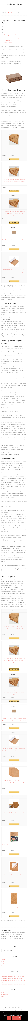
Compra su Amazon (15, 159)
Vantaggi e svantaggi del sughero (12, 38)
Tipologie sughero (8, 37)
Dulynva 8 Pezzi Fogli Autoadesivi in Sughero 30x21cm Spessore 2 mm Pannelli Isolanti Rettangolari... (14, 877)
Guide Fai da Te (14, 4)
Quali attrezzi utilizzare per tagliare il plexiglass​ (12, 978)
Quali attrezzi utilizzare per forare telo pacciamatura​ (13, 984)
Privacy (3, 996)
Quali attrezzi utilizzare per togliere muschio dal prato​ (13, 974)
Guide (2, 963)
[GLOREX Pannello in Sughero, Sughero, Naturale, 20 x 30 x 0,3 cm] (14, 903)
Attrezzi (3, 959)
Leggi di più (16, 1018)
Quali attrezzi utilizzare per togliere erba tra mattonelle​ (13, 976)
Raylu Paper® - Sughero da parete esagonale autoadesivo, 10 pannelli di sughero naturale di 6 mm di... (14, 815)
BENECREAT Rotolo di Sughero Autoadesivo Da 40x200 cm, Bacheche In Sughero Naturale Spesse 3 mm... (14, 272)
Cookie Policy (4, 994)
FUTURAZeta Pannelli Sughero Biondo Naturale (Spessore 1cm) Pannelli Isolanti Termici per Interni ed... (14, 150)
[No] (26, 1016)
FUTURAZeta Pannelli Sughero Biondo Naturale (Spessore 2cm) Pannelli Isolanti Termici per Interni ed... (14, 181)
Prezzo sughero (8, 42)
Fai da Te (3, 961)
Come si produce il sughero (11, 35)
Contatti (3, 992)
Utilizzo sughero (8, 40)
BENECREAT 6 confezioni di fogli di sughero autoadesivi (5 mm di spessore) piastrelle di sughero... (14, 782)
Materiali (9, 925)
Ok (9, 1018)
